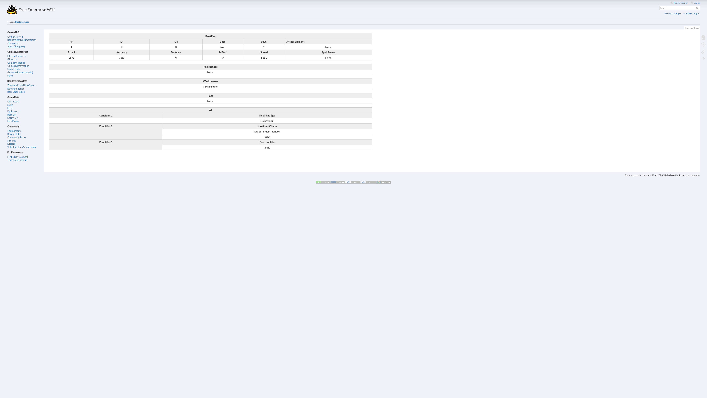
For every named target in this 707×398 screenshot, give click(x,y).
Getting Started (15, 36)
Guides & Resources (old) (20, 72)
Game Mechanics (16, 62)
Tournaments (14, 131)
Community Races (16, 137)
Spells (10, 105)
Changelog (13, 43)
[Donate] (323, 182)
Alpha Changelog (16, 46)
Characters (13, 101)
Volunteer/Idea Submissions (21, 147)
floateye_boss (22, 21)
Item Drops (13, 121)
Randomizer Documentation (21, 40)
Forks (10, 75)
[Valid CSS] (368, 182)
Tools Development (17, 160)
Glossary (12, 59)
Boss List (11, 114)
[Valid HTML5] (353, 182)
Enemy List (12, 117)
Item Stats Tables (15, 88)
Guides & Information (18, 65)
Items (10, 108)
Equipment (12, 111)
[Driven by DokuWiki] (383, 182)
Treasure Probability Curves (21, 85)
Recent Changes (672, 13)
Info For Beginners (16, 56)
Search (698, 8)
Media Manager (691, 13)
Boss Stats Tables (16, 91)
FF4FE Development (17, 157)
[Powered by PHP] (338, 182)
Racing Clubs (13, 134)
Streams (11, 140)
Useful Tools (13, 69)
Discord (11, 143)
